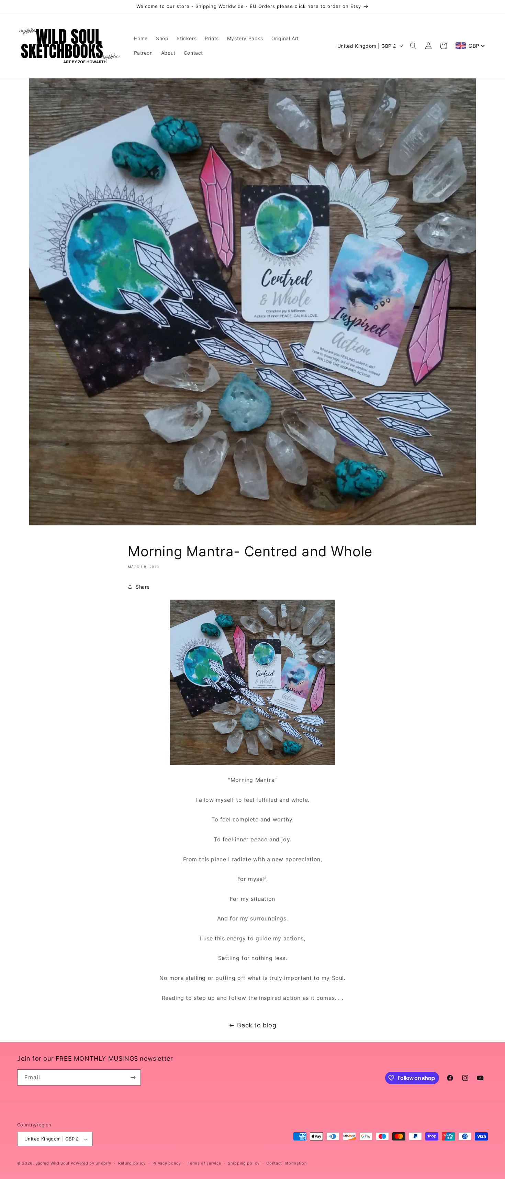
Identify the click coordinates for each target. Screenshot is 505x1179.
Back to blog (256, 1025)
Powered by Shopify (91, 1163)
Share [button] (143, 587)
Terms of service (204, 1163)
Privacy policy (167, 1163)
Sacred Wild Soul (52, 1163)
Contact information (286, 1163)
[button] (413, 45)
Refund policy (132, 1163)
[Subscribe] (133, 1077)
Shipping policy (244, 1163)
